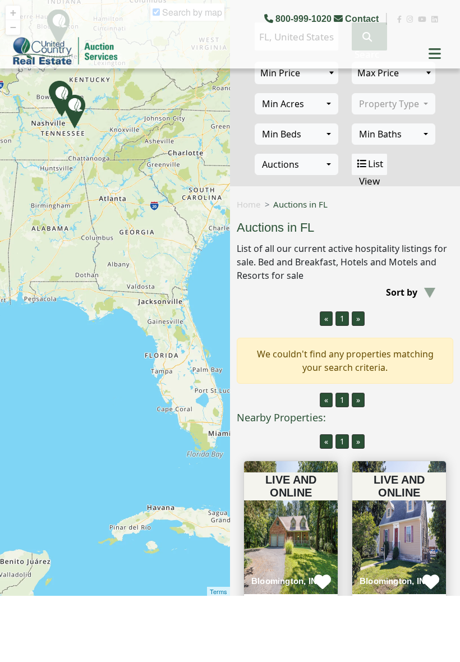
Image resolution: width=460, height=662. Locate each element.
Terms (218, 591)
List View (371, 166)
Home (248, 204)
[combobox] (296, 103)
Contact (362, 19)
